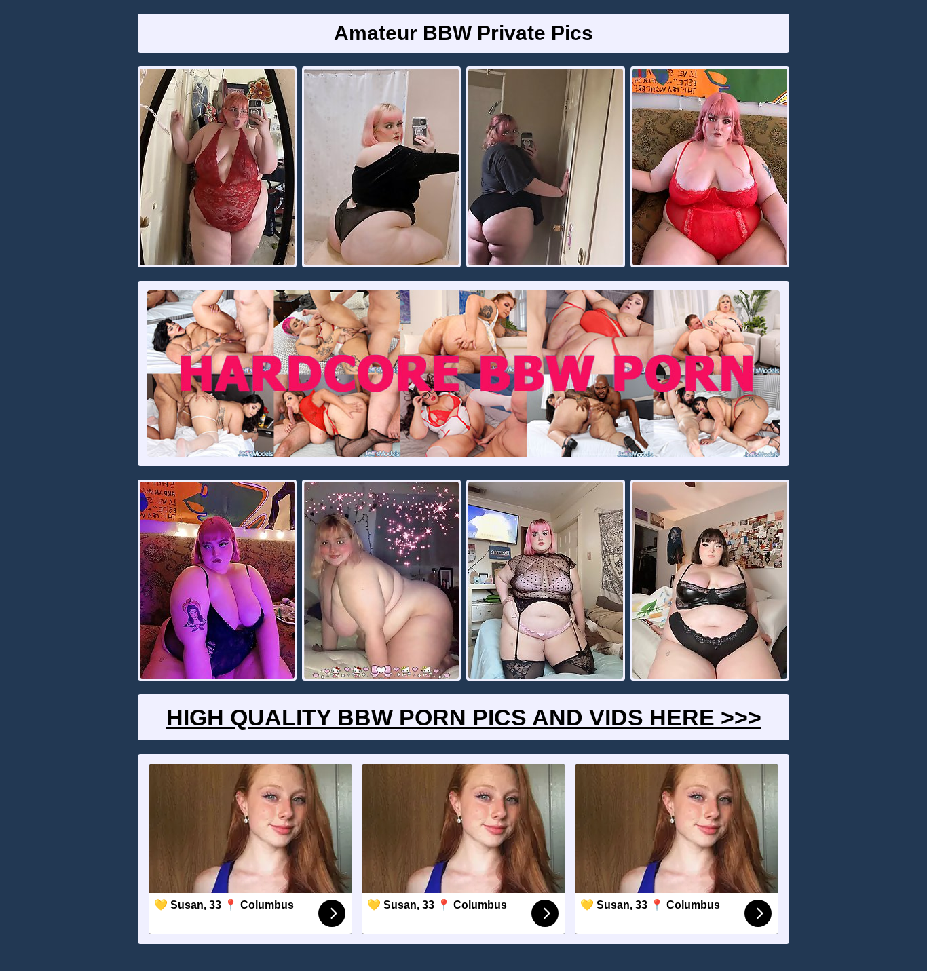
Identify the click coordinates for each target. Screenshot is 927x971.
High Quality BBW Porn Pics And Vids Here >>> (463, 717)
